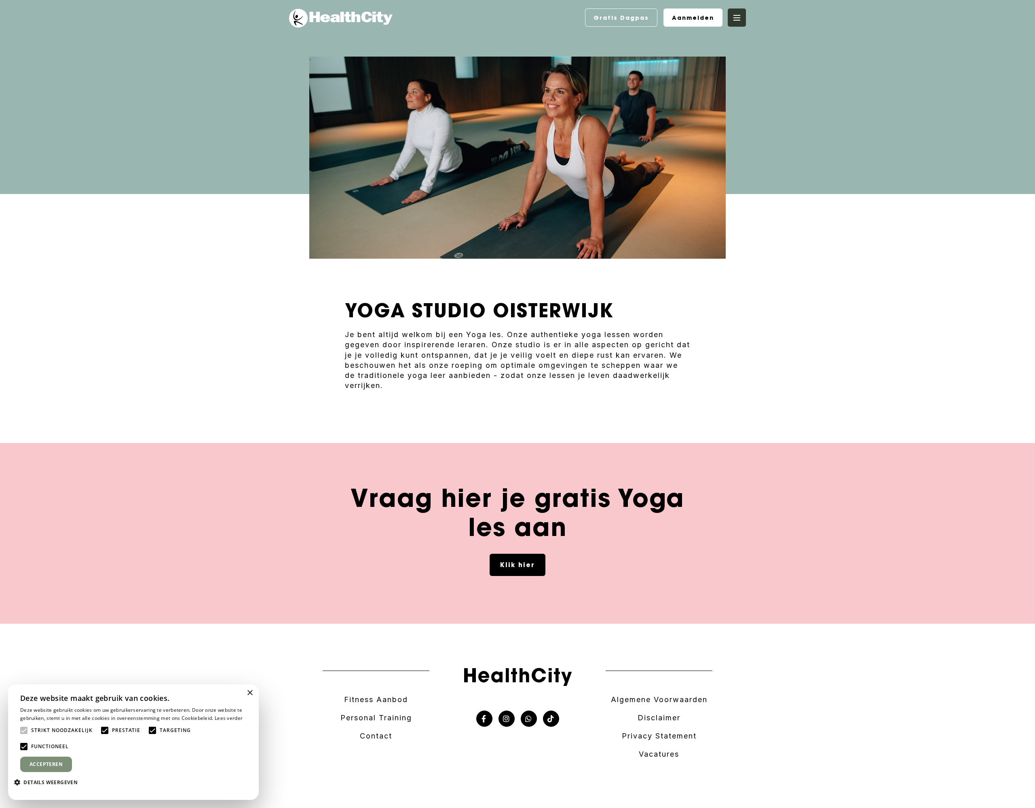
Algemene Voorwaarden (659, 699)
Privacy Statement (659, 736)
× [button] (250, 693)
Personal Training (376, 717)
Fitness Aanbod (376, 699)
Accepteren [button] (46, 764)
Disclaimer (659, 717)
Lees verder (229, 718)
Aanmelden (693, 17)
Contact (376, 736)
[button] (49, 782)
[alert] (133, 742)
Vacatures (659, 754)
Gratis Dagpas (621, 17)
